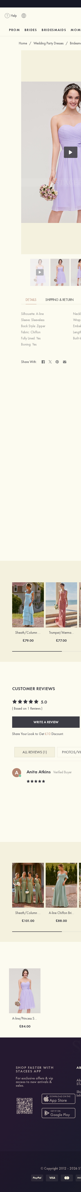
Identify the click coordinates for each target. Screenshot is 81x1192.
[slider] (25, 702)
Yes (38, 338)
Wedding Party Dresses (48, 43)
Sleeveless (37, 320)
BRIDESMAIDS (54, 30)
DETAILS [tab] (31, 299)
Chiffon (35, 332)
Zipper (41, 326)
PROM (14, 30)
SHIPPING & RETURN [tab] (59, 299)
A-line (40, 314)
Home (23, 43)
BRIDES (31, 30)
